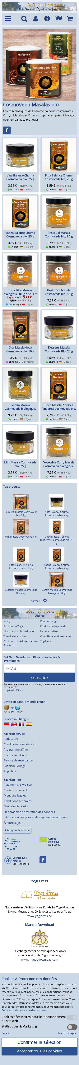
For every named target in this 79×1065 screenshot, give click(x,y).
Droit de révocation (16, 806)
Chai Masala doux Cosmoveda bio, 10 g (20, 349)
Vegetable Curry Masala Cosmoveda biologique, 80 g (58, 466)
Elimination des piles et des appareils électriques (36, 817)
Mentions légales (15, 795)
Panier (70, 19)
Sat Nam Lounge (15, 766)
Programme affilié (16, 749)
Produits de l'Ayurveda (53, 626)
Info (47, 19)
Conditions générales (17, 801)
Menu (11, 19)
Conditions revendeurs (19, 744)
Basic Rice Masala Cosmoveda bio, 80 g (59, 292)
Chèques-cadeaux (15, 755)
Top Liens (45, 641)
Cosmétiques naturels (20, 859)
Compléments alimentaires (55, 636)
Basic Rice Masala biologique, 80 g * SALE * (20, 292)
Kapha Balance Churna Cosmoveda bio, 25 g (20, 234)
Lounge (39, 615)
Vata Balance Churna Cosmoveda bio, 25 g (20, 177)
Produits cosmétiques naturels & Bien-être (20, 643)
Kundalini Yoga (48, 621)
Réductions (11, 738)
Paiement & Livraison (18, 784)
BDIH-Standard (21, 863)
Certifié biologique (53, 840)
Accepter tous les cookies (39, 1051)
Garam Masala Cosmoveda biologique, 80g (20, 408)
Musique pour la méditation (19, 631)
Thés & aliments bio (14, 636)
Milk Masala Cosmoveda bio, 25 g (20, 464)
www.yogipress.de (39, 916)
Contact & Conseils (16, 790)
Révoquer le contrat (17, 830)
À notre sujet (12, 823)
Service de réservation (18, 760)
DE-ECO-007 (55, 844)
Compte (35, 19)
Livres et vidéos (49, 631)
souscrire (39, 677)
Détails (5, 1033)
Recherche (24, 19)
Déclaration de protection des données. (24, 1010)
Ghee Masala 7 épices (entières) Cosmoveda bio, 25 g (59, 408)
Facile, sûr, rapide (13, 711)
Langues (58, 19)
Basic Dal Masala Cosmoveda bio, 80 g (59, 234)
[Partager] (7, 130)
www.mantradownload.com (39, 959)
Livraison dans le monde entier (24, 702)
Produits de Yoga (13, 626)
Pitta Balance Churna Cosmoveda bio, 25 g (59, 177)
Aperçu (7, 621)
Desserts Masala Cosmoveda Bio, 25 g (59, 349)
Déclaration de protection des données (29, 812)
